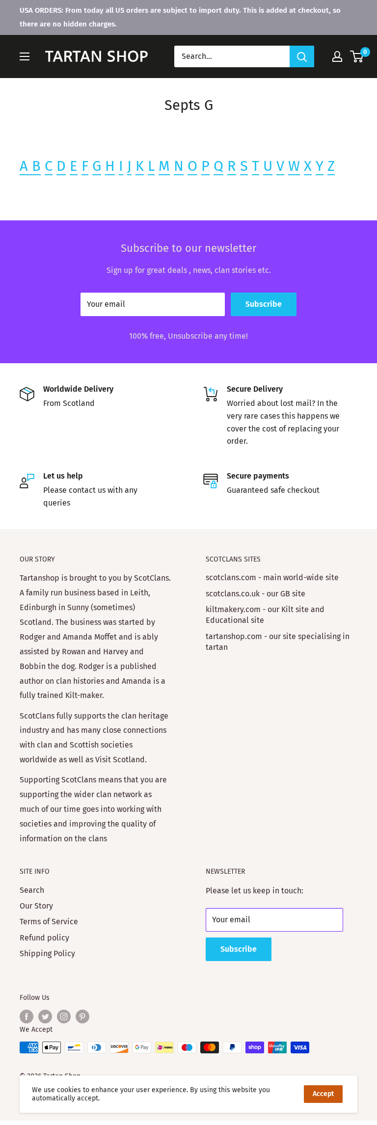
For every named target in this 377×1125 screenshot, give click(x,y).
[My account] (337, 56)
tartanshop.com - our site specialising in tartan (278, 642)
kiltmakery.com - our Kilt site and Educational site (265, 615)
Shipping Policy (47, 953)
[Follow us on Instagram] (64, 1016)
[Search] (302, 56)
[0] (357, 56)
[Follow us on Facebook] (26, 1016)
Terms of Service (49, 921)
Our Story (36, 906)
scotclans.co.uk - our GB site (255, 593)
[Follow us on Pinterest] (82, 1016)
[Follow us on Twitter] (45, 1016)
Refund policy (44, 937)
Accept (323, 1094)
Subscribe (263, 304)
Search (32, 890)
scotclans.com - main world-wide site (272, 577)
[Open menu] (24, 56)
